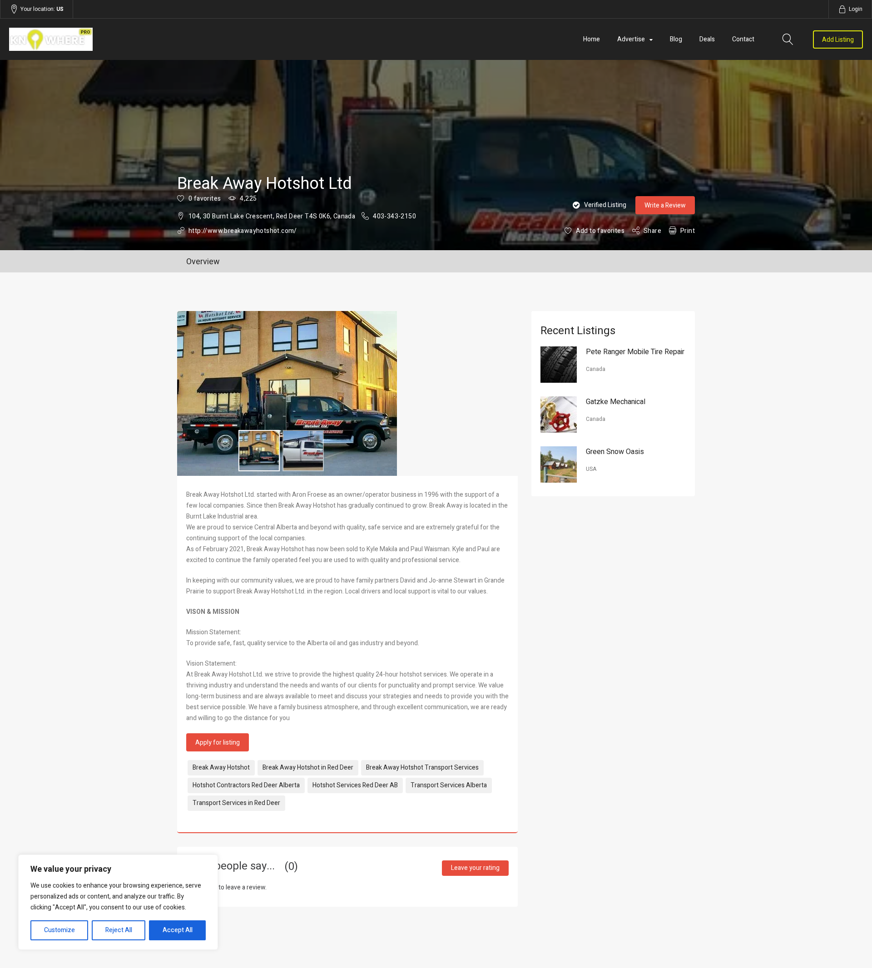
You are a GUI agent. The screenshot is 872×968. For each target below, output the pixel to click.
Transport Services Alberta (449, 785)
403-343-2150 (394, 216)
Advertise (631, 39)
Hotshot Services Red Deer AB (355, 785)
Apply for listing (217, 742)
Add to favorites (600, 231)
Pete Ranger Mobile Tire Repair (635, 351)
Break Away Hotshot (221, 767)
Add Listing (838, 39)
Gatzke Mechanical (615, 401)
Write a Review (665, 205)
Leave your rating (475, 868)
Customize (59, 930)
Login (855, 9)
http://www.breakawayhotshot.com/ (242, 231)
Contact (743, 39)
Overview (203, 262)
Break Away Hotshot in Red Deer (308, 767)
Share (652, 231)
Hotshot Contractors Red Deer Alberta (246, 785)
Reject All (118, 930)
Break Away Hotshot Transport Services (422, 767)
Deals (707, 39)
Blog (676, 39)
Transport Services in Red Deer (236, 803)
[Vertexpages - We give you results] (137, 39)
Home (591, 39)
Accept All (178, 930)
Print (687, 231)
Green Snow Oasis (615, 451)
